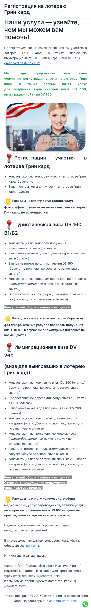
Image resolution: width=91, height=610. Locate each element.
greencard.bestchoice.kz (22, 63)
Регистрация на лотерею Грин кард (35, 9)
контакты (33, 546)
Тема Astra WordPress (61, 601)
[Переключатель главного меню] (82, 9)
